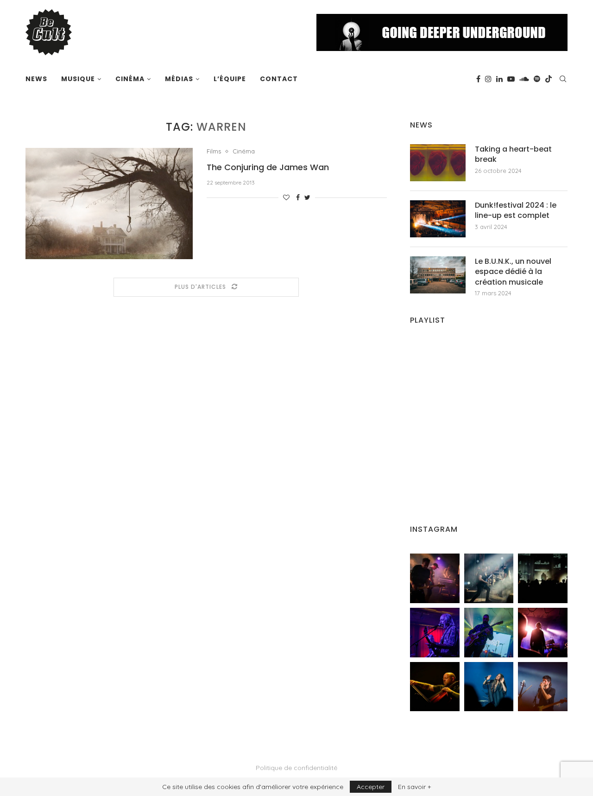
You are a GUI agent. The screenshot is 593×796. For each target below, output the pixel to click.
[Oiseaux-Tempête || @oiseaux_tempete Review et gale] (543, 632)
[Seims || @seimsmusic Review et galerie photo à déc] (489, 632)
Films (214, 151)
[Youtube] (511, 78)
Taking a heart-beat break (513, 154)
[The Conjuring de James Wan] (109, 203)
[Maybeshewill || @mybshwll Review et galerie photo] (435, 578)
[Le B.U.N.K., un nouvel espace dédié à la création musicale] (438, 274)
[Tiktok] (548, 78)
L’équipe (230, 78)
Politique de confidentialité (296, 768)
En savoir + (414, 786)
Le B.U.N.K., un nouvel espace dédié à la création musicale (513, 271)
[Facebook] (478, 78)
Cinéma (130, 78)
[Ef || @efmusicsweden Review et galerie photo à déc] (543, 687)
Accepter (371, 787)
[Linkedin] (499, 78)
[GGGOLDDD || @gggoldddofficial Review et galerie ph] (489, 687)
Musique (78, 78)
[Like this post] (286, 197)
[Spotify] (537, 78)
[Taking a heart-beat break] (438, 162)
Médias (179, 78)
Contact (279, 78)
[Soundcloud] (524, 78)
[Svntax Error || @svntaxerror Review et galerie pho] (435, 632)
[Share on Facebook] (298, 197)
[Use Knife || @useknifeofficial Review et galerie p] (543, 578)
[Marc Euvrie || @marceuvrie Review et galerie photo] (435, 687)
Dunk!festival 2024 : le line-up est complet (515, 210)
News (36, 78)
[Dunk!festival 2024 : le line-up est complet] (438, 218)
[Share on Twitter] (307, 197)
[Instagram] (488, 78)
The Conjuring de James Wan (268, 167)
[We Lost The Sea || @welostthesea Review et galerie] (489, 578)
